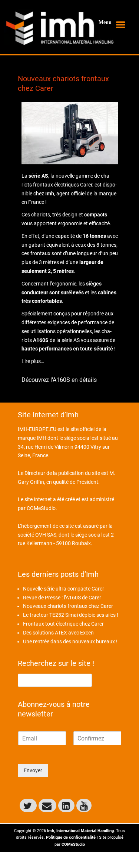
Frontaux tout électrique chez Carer (63, 624)
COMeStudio (41, 508)
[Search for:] (55, 680)
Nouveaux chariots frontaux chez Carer (68, 606)
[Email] (47, 805)
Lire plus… (32, 361)
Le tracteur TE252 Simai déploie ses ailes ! (70, 615)
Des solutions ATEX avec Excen (58, 633)
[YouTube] (84, 805)
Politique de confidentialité (71, 837)
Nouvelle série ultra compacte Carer (63, 589)
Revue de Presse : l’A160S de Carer (62, 597)
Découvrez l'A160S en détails (59, 379)
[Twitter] (28, 805)
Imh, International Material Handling (80, 830)
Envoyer (33, 770)
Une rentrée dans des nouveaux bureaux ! (70, 641)
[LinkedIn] (66, 805)
